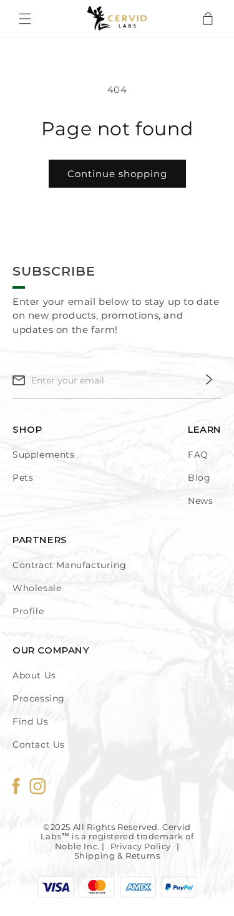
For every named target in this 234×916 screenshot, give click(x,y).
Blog (199, 477)
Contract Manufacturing (69, 565)
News (200, 500)
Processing (38, 698)
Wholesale (36, 588)
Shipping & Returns (117, 856)
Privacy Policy (140, 846)
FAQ (198, 454)
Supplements (43, 454)
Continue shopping (117, 174)
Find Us (30, 721)
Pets (22, 477)
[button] (31, 18)
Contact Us (38, 744)
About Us (34, 675)
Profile (28, 611)
